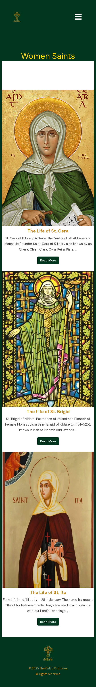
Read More (48, 260)
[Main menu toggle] (78, 16)
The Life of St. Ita (48, 592)
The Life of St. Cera (48, 230)
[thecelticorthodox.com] (17, 16)
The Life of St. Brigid (48, 411)
